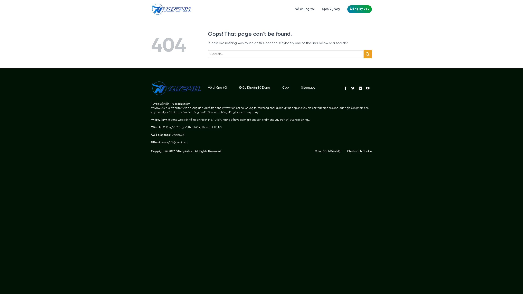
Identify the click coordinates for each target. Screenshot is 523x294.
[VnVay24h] (171, 9)
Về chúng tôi (305, 9)
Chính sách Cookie (359, 151)
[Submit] (368, 54)
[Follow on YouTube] (367, 88)
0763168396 (178, 135)
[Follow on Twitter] (352, 88)
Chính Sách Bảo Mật (328, 151)
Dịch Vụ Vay (331, 9)
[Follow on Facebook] (345, 88)
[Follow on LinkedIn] (360, 88)
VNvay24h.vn (184, 151)
